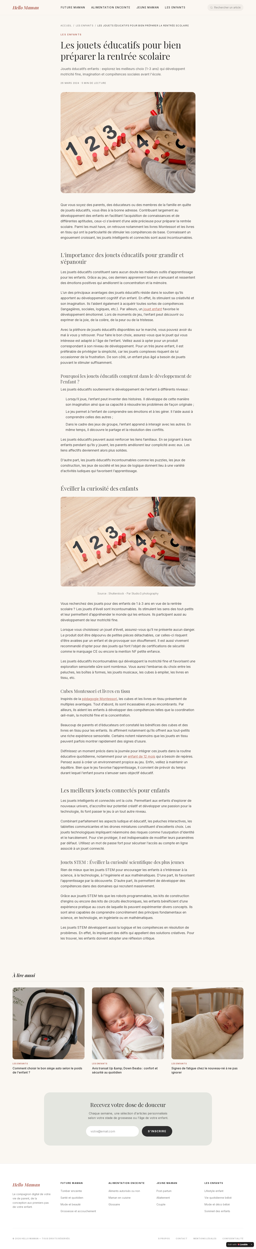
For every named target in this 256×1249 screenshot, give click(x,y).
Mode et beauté (71, 1204)
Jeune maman (147, 7)
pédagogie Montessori (99, 699)
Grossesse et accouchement (78, 1211)
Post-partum (163, 1190)
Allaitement (163, 1197)
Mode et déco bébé (217, 1204)
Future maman (73, 7)
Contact (181, 1238)
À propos (164, 1238)
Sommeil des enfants (217, 1211)
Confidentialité (232, 1238)
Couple (160, 1204)
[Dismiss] (251, 1244)
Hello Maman (26, 7)
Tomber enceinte (71, 1190)
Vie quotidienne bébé (218, 1197)
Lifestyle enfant (213, 1190)
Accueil (66, 25)
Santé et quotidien (72, 1197)
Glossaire (114, 1204)
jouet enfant (152, 309)
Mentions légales (204, 1238)
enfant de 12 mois (141, 756)
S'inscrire (157, 1131)
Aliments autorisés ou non (124, 1190)
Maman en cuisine (120, 1197)
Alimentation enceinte (110, 7)
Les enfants (175, 7)
